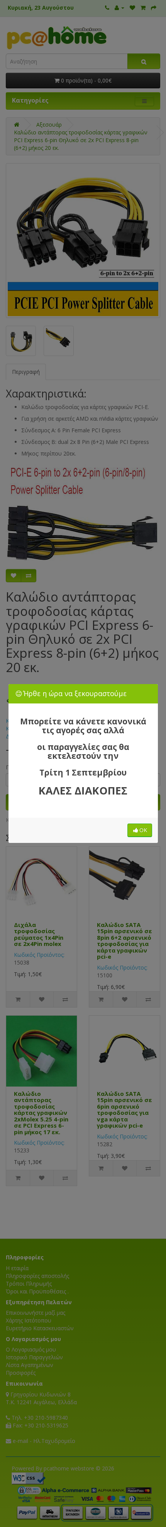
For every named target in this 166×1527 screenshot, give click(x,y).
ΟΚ (143, 830)
